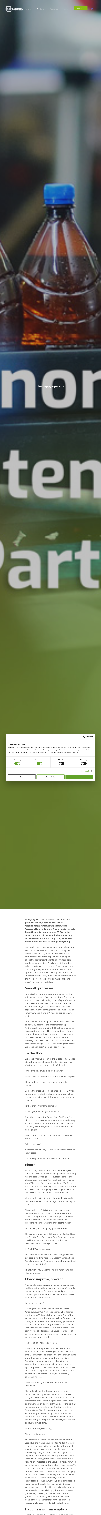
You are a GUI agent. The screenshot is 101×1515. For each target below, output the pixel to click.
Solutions (27, 9)
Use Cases (40, 9)
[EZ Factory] (14, 9)
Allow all (79, 777)
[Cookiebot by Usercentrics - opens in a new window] (84, 737)
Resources (54, 9)
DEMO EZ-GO (81, 8)
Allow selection (50, 777)
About (66, 9)
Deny (21, 777)
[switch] (39, 763)
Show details (85, 771)
